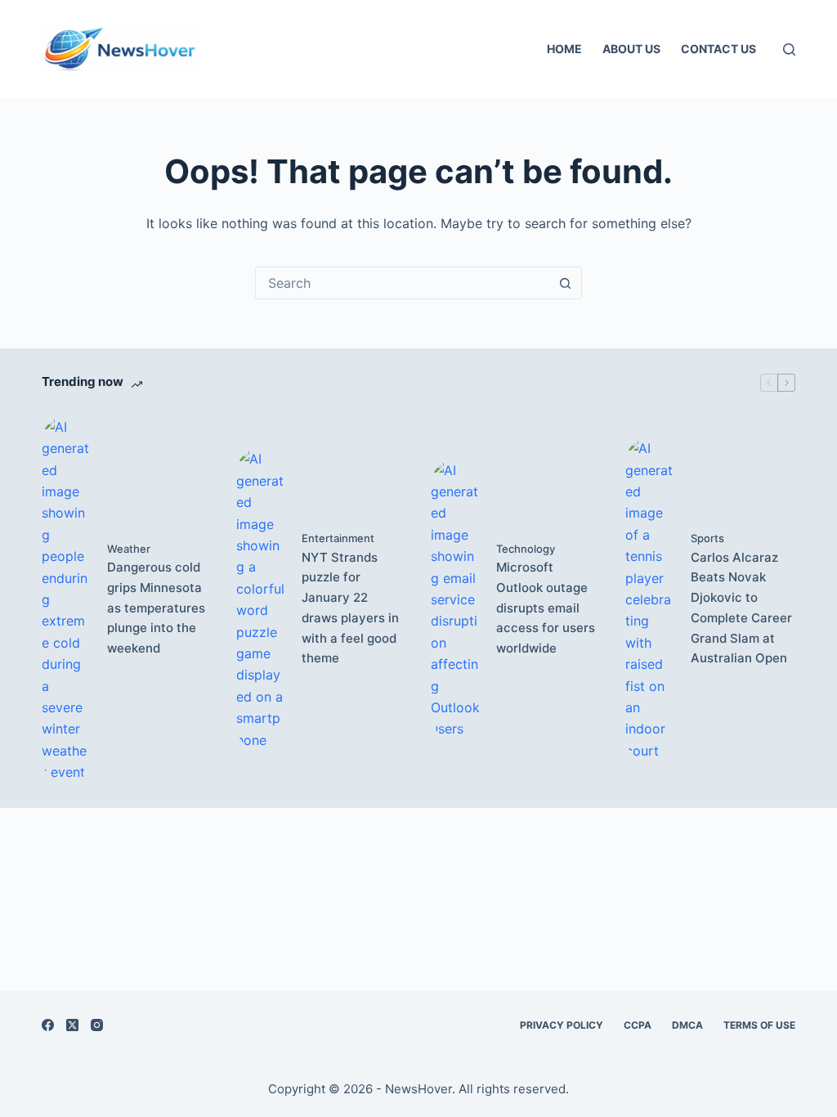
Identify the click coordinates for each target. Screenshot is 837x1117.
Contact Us (718, 49)
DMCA (687, 1025)
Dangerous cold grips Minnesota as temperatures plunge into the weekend (156, 607)
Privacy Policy (561, 1025)
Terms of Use (759, 1025)
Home (564, 49)
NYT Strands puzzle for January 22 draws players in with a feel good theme (350, 608)
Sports (707, 538)
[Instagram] (97, 1025)
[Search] (789, 49)
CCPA (637, 1025)
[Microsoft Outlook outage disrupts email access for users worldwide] (455, 600)
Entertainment (338, 538)
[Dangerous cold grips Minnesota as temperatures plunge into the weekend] (66, 599)
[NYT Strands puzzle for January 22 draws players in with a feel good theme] (260, 599)
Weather (128, 548)
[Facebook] (48, 1025)
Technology (525, 548)
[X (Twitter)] (72, 1025)
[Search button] (564, 283)
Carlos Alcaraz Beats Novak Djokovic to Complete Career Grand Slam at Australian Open (741, 608)
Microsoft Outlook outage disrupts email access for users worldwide (545, 607)
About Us (631, 49)
